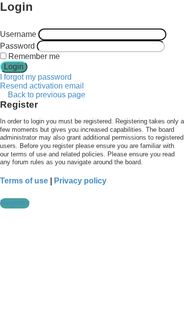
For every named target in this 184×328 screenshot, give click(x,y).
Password (17, 46)
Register (14, 203)
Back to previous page (46, 94)
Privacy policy (80, 181)
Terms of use (24, 181)
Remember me (33, 56)
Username (18, 34)
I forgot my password (36, 77)
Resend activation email (42, 86)
